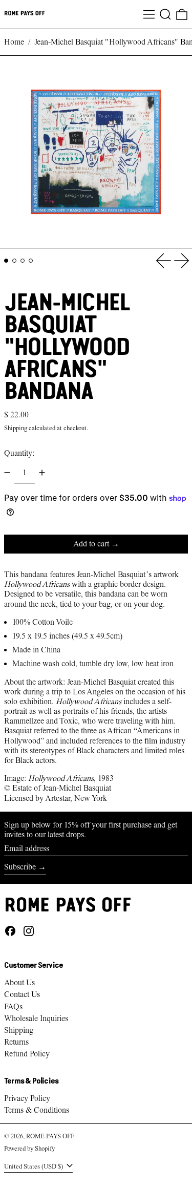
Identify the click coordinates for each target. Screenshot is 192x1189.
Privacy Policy (27, 1098)
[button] (165, 14)
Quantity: (19, 453)
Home (14, 42)
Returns (16, 1042)
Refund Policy (27, 1053)
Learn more (100, 1144)
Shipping (15, 428)
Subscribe (20, 867)
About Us (19, 982)
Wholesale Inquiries (36, 1018)
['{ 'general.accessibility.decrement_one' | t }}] (7, 472)
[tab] (6, 261)
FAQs (13, 1006)
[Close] (183, 1116)
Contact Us (22, 994)
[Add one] (42, 472)
